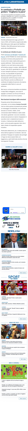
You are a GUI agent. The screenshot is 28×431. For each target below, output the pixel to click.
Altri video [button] (23, 359)
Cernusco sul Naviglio (11, 54)
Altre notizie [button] (23, 272)
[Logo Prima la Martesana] (14, 2)
